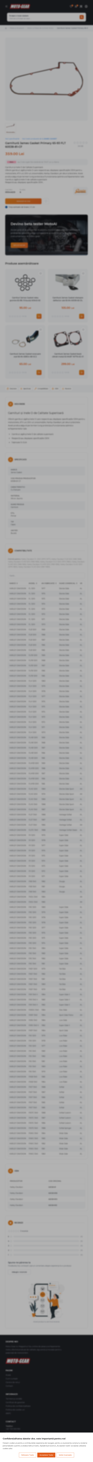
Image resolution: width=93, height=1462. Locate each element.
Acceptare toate (46, 1455)
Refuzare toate (27, 1455)
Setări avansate (65, 1455)
